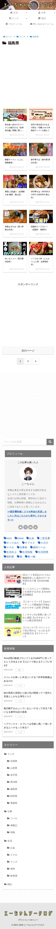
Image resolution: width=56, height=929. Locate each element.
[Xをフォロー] (25, 527)
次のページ (28, 350)
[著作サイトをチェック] (20, 527)
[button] (50, 442)
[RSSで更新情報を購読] (35, 527)
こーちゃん (28, 483)
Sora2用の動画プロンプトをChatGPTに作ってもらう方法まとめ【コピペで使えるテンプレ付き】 (28, 662)
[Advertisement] (28, 75)
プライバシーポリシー (28, 920)
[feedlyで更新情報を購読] (30, 527)
